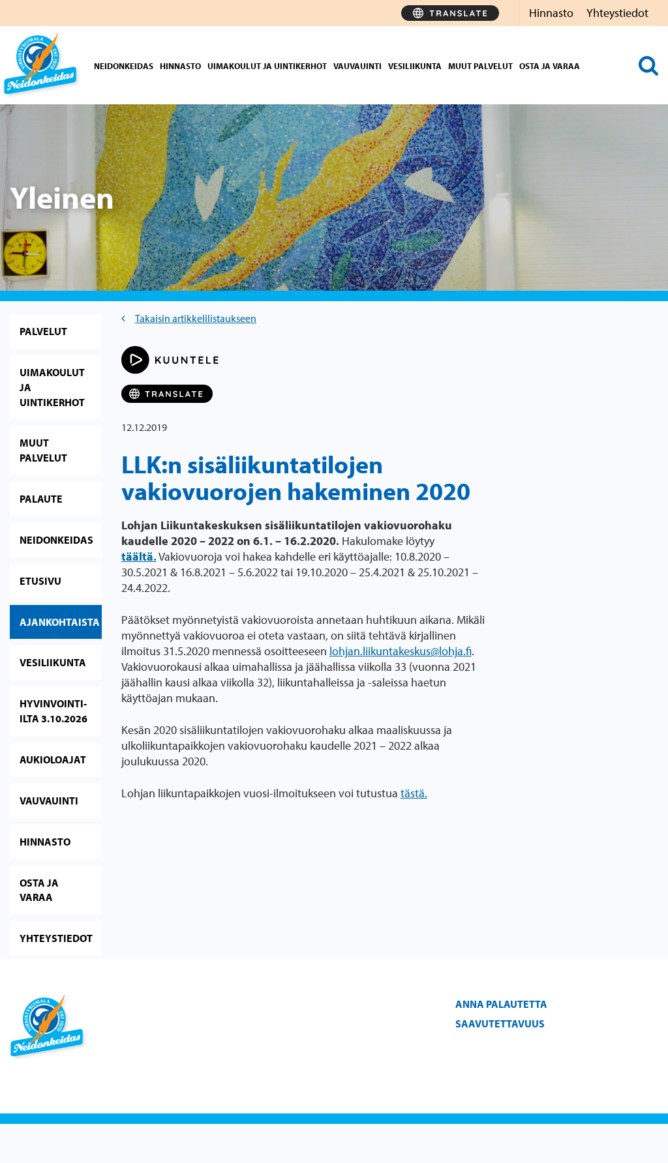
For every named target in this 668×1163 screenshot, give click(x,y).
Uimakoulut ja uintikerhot (267, 66)
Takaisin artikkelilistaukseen (195, 318)
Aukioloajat (53, 759)
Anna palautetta (501, 1003)
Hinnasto (551, 12)
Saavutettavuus (500, 1023)
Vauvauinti (357, 66)
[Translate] (450, 13)
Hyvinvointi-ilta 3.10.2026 (53, 711)
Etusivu (40, 580)
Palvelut (43, 331)
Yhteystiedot (617, 12)
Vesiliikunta (415, 66)
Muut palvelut (480, 66)
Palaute (41, 498)
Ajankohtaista (60, 621)
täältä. (139, 556)
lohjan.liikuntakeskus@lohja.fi (400, 650)
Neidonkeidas (123, 66)
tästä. (414, 793)
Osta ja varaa (549, 66)
